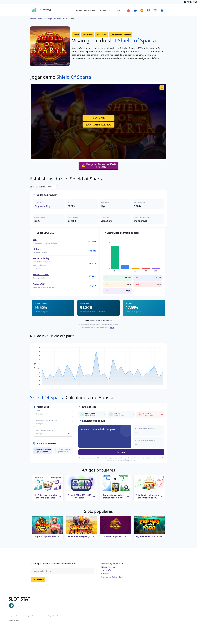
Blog (118, 10)
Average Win (39, 284)
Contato (105, 573)
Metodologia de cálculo (112, 563)
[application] (109, 10)
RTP (140, 48)
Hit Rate (37, 249)
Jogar (123, 452)
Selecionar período (37, 187)
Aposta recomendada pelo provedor (42, 450)
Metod (112, 328)
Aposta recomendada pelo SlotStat (63, 450)
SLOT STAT (45, 10)
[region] (98, 2)
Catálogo (104, 10)
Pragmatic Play (42, 206)
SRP (34, 239)
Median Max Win (41, 274)
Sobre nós (106, 570)
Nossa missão (108, 567)
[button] (76, 34)
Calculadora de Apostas (85, 10)
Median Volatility (41, 258)
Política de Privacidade (112, 577)
